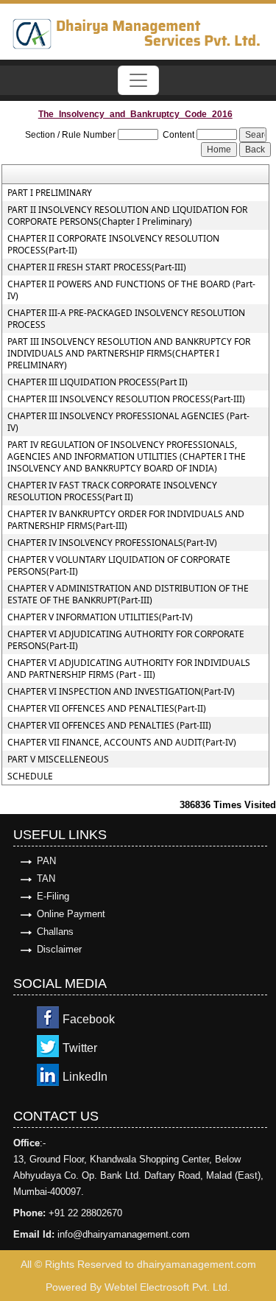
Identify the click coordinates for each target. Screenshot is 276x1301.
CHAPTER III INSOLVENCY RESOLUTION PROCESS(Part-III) (126, 399)
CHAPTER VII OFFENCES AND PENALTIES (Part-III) (109, 726)
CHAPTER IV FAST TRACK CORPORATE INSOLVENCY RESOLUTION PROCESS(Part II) (112, 491)
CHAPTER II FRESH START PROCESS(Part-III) (96, 267)
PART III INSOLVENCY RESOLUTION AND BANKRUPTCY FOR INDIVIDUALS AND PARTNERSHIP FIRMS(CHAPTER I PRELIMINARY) (128, 353)
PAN (46, 860)
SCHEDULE (30, 776)
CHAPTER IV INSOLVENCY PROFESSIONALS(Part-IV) (112, 543)
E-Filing (53, 896)
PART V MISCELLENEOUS (58, 759)
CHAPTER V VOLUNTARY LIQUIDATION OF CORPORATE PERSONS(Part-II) (118, 566)
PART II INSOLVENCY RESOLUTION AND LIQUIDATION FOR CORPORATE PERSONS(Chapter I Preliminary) (127, 216)
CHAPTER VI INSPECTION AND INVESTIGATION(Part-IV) (121, 692)
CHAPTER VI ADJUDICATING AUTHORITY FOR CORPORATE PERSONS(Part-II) (125, 640)
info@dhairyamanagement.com (123, 1234)
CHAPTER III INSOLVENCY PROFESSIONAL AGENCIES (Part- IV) (128, 422)
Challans (55, 931)
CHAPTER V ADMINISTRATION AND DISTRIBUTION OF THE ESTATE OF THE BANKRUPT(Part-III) (128, 594)
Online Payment (71, 913)
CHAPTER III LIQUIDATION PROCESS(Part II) (97, 382)
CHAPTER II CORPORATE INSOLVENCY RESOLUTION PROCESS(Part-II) (113, 244)
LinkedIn (85, 1076)
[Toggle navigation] (138, 80)
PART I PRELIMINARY (49, 193)
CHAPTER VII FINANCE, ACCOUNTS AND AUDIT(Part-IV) (121, 742)
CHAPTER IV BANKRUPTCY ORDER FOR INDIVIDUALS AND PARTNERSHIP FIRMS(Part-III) (125, 520)
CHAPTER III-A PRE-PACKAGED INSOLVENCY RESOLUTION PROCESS (126, 319)
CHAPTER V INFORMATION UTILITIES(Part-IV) (100, 617)
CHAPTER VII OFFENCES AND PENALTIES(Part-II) (106, 709)
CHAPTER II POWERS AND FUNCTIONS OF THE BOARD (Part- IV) (131, 290)
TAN (46, 878)
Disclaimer (59, 949)
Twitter (80, 1048)
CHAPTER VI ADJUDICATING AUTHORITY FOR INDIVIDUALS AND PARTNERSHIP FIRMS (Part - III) (128, 669)
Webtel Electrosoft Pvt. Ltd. (167, 1287)
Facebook (89, 1019)
